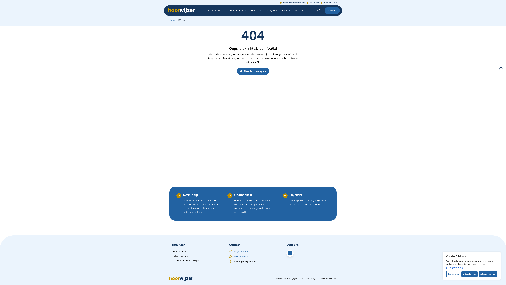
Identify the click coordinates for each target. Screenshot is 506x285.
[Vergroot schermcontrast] (501, 69)
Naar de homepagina (255, 71)
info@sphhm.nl (240, 251)
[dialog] (472, 266)
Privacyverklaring (308, 279)
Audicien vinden (216, 10)
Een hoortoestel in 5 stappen (186, 260)
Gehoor (255, 10)
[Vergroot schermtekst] (501, 61)
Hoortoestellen (236, 10)
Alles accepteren (487, 274)
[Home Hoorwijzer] (180, 10)
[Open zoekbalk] (318, 10)
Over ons (298, 10)
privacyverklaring (454, 267)
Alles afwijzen (469, 274)
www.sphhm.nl (241, 256)
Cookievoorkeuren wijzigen (285, 279)
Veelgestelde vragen (276, 10)
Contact (332, 10)
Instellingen (453, 274)
